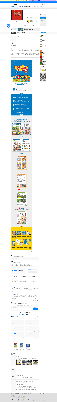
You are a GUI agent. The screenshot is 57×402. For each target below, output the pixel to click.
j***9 (21, 325)
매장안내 (21, 6)
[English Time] (16, 45)
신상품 (16, 6)
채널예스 (23, 6)
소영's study (41, 68)
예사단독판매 (37, 6)
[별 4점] (13, 307)
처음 (11, 318)
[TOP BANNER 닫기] (56, 0)
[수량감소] (41, 15)
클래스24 (28, 6)
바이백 (19, 6)
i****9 (40, 67)
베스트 (14, 6)
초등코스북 (14, 45)
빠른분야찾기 (12, 6)
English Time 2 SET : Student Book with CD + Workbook (44, 39)
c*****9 (15, 280)
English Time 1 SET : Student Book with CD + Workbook (44, 41)
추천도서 (43, 6)
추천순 (35, 300)
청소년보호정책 (20, 393)
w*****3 (21, 337)
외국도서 (11, 45)
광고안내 (25, 393)
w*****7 (15, 287)
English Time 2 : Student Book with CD (43, 60)
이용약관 (15, 393)
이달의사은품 (39, 6)
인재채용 (13, 393)
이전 (12, 277)
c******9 (35, 331)
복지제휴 (28, 393)
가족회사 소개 (44, 393)
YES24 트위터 (41, 393)
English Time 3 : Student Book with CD (43, 63)
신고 (19, 280)
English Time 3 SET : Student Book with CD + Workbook (44, 37)
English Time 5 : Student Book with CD (43, 54)
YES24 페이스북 (40, 393)
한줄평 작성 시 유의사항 (37, 307)
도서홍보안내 (23, 393)
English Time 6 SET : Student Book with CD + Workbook (44, 44)
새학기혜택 (35, 6)
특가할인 (42, 6)
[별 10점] (15, 307)
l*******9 (21, 331)
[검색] (33, 4)
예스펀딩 (26, 6)
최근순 (33, 300)
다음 (14, 277)
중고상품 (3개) (25, 25)
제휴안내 (26, 393)
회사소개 (11, 393)
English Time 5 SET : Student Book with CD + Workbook (44, 46)
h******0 (35, 325)
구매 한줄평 (32, 318)
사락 (24, 6)
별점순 (37, 300)
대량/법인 (45, 6)
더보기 (45, 35)
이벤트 (17, 6)
